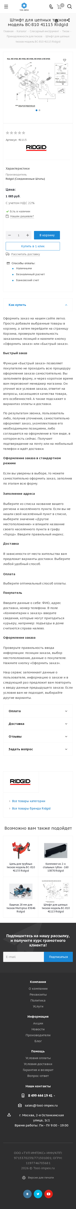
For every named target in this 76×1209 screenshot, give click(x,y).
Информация (38, 1016)
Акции (38, 1023)
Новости (38, 1029)
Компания (38, 982)
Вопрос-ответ (38, 1076)
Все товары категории (28, 801)
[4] (20, 133)
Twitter (38, 1194)
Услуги (38, 1006)
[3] (16, 133)
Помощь (38, 1051)
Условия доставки (38, 1064)
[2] (12, 133)
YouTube (48, 1194)
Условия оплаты (38, 1058)
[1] (8, 133)
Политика (38, 1000)
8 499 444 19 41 (40, 1095)
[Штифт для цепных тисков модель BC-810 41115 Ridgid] (38, 82)
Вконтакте (27, 1194)
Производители (38, 1035)
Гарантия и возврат (38, 1070)
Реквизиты (38, 994)
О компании (38, 989)
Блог (38, 1041)
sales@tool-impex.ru (41, 1105)
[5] (24, 133)
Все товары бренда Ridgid (31, 808)
